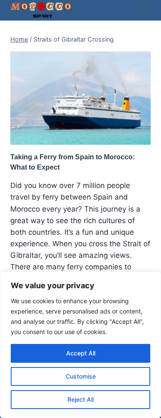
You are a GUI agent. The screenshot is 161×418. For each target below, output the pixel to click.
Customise (81, 376)
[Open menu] (143, 10)
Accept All (80, 353)
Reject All (80, 399)
